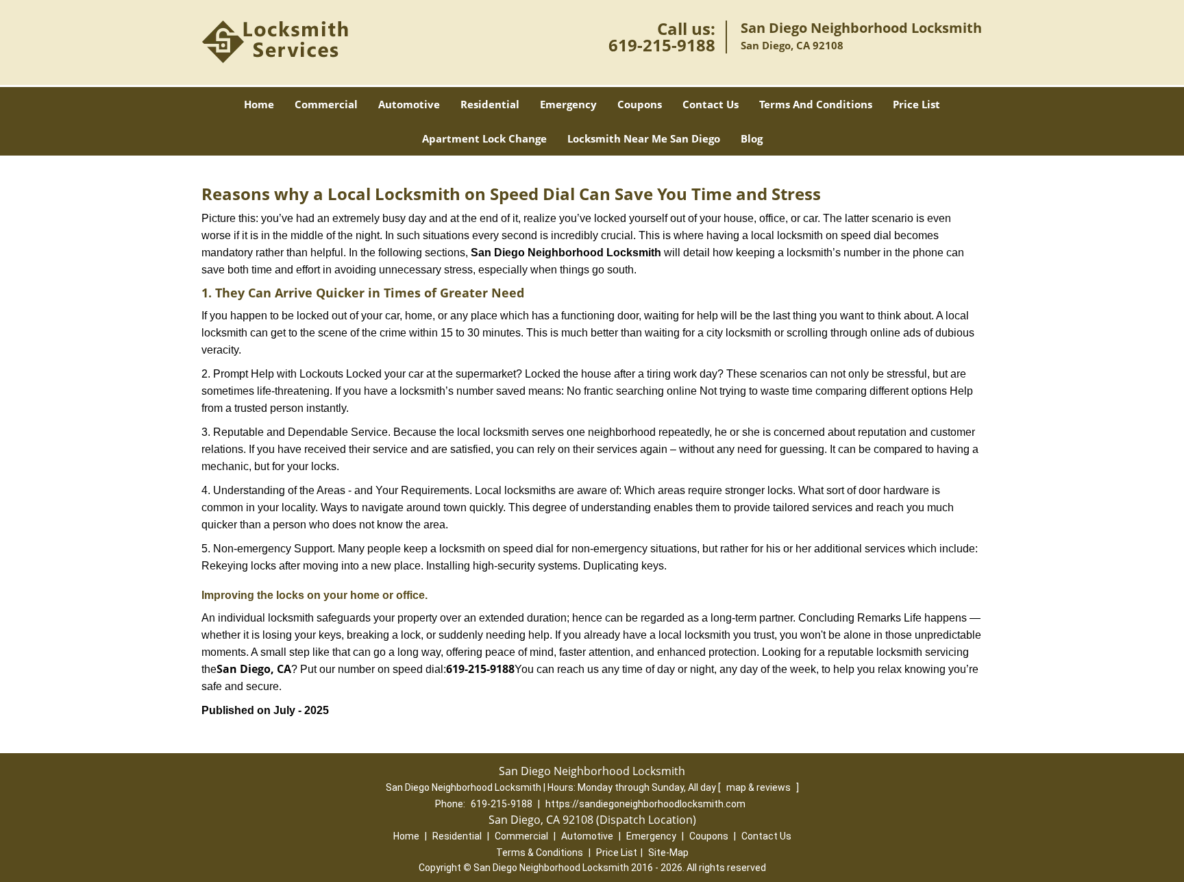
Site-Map (668, 852)
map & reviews (759, 787)
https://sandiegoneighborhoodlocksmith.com (645, 803)
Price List (916, 104)
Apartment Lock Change (484, 138)
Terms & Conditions (539, 852)
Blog (752, 138)
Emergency (568, 104)
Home (259, 104)
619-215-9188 (661, 45)
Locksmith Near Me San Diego (643, 138)
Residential (489, 104)
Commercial (326, 104)
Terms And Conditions (815, 104)
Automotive (409, 104)
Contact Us (710, 104)
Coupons (639, 104)
